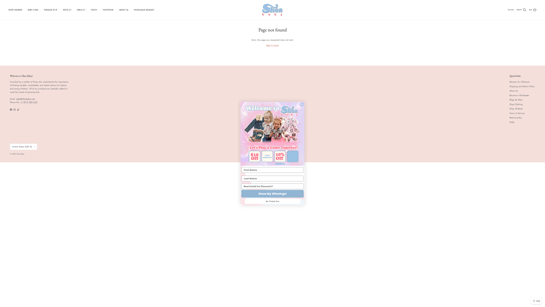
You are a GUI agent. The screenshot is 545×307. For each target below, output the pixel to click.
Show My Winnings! (272, 194)
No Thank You (272, 201)
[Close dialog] (301, 104)
